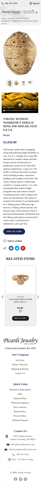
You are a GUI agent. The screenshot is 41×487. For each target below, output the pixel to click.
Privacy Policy (19, 416)
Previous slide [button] (3, 295)
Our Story (20, 360)
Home (4, 18)
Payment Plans (20, 398)
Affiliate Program (20, 420)
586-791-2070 (11, 3)
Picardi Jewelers (24, 472)
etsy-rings (10, 18)
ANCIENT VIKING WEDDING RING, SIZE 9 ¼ (25, 300)
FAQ (20, 394)
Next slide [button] (38, 295)
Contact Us (20, 373)
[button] (25, 313)
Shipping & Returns (20, 369)
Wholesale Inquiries (20, 403)
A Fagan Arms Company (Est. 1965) (20, 348)
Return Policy (20, 411)
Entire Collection (20, 364)
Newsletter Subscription (20, 389)
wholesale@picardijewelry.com (23, 449)
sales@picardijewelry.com (22, 444)
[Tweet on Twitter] (17, 248)
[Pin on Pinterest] (23, 248)
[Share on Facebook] (11, 248)
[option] (9, 83)
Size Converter (20, 407)
